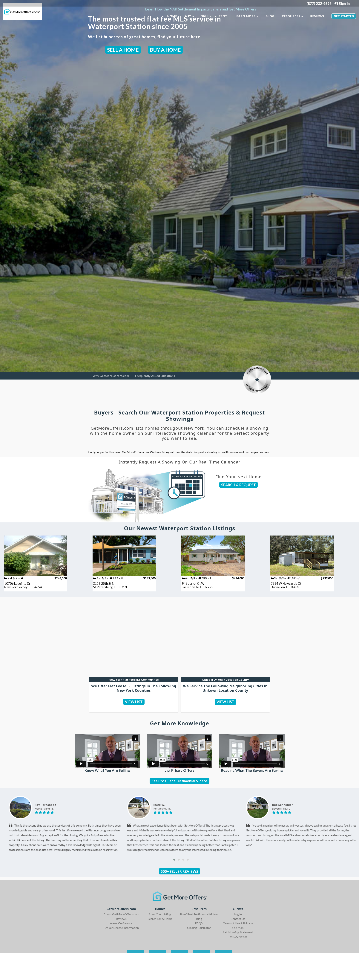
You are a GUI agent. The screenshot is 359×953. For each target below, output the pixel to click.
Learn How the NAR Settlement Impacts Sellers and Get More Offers (200, 9)
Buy (188, 16)
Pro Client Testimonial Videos (199, 914)
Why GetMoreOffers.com (111, 375)
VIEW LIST (134, 702)
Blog (199, 918)
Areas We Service (121, 923)
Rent (223, 16)
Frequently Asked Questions (155, 375)
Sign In (344, 3)
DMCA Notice (237, 936)
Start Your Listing (160, 914)
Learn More (244, 16)
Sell (204, 16)
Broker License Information (121, 927)
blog (270, 16)
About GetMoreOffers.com (121, 914)
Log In (238, 914)
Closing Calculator (199, 927)
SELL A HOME (123, 50)
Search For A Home (160, 918)
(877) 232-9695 (319, 3)
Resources (291, 16)
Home (172, 16)
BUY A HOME (165, 50)
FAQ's (199, 923)
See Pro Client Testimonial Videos (179, 781)
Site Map (238, 927)
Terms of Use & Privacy (238, 923)
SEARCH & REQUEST (238, 485)
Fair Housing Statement (238, 932)
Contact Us (238, 918)
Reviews (317, 16)
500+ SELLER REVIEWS (179, 871)
